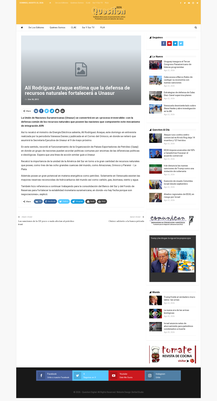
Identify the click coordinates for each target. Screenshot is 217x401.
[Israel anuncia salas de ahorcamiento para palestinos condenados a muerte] (155, 326)
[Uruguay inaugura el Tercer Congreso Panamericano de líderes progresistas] (155, 65)
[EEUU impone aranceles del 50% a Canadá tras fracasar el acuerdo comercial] (155, 153)
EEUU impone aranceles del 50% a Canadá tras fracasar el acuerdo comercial (179, 153)
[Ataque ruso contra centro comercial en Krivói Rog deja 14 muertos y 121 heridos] (155, 138)
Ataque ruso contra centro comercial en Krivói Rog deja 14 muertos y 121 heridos (179, 138)
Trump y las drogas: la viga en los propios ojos (171, 238)
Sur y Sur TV (98, 3)
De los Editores (61, 3)
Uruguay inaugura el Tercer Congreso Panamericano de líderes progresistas (177, 64)
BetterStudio (138, 392)
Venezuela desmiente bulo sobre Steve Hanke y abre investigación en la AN (180, 108)
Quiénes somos (77, 3)
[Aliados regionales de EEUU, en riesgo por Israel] (155, 197)
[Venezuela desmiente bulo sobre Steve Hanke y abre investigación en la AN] (155, 109)
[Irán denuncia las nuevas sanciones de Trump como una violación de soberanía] (155, 169)
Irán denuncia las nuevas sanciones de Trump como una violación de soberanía (179, 168)
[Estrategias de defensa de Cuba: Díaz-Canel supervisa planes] (155, 96)
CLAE (88, 3)
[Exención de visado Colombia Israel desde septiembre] (155, 184)
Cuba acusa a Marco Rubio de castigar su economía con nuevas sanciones (178, 80)
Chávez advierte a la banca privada (126, 221)
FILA (106, 3)
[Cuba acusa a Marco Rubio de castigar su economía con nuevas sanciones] (155, 80)
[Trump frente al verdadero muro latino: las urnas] (155, 300)
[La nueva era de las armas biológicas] (155, 313)
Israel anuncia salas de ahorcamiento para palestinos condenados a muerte (178, 326)
